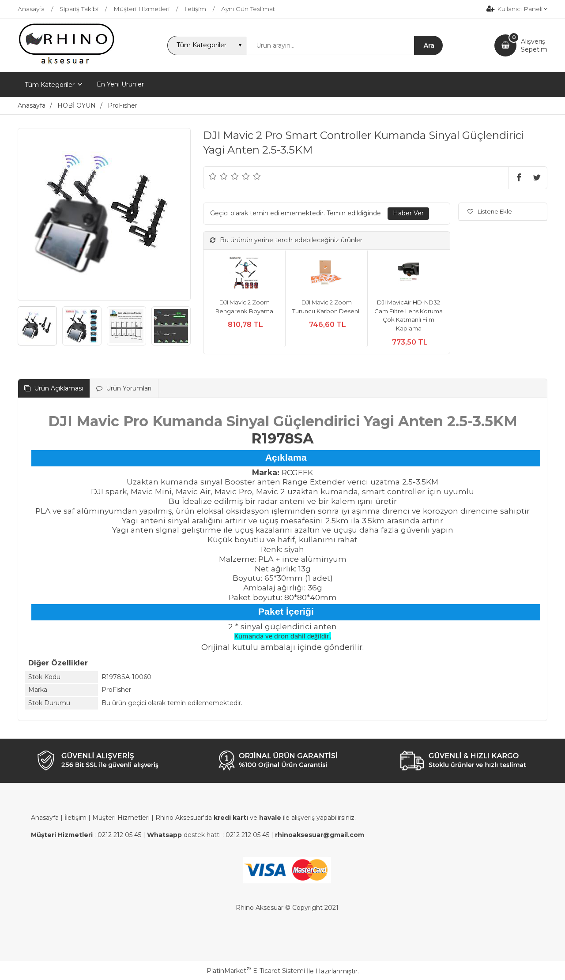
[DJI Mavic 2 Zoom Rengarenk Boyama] (244, 274)
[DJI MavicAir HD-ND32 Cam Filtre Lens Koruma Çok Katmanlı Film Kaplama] (408, 274)
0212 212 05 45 (119, 835)
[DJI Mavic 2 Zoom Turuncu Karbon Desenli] (326, 274)
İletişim (75, 818)
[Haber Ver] (408, 213)
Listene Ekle (495, 211)
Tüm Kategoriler (50, 85)
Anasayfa (45, 818)
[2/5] (218, 176)
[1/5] (212, 176)
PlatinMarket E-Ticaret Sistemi (256, 971)
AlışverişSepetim (534, 45)
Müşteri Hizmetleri (121, 818)
